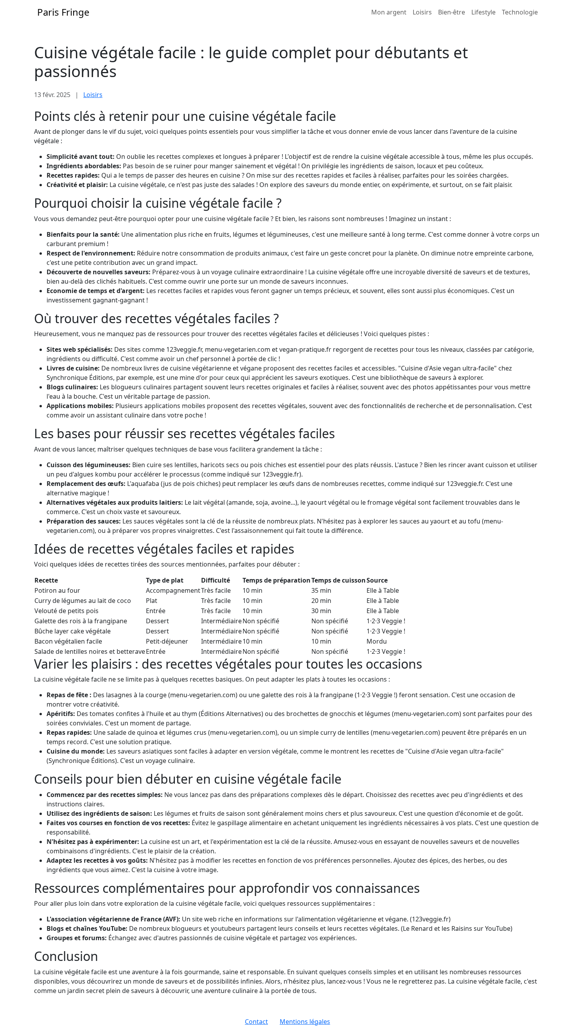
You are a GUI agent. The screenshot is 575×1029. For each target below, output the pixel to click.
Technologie (520, 12)
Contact (256, 1021)
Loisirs (422, 12)
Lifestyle (483, 12)
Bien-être (451, 12)
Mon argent (388, 12)
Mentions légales (305, 1021)
